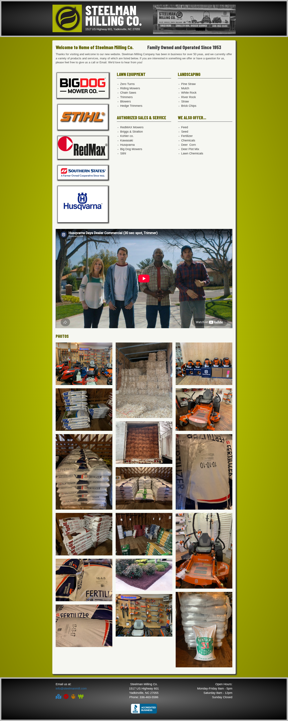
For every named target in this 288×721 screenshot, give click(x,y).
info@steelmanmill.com (71, 688)
